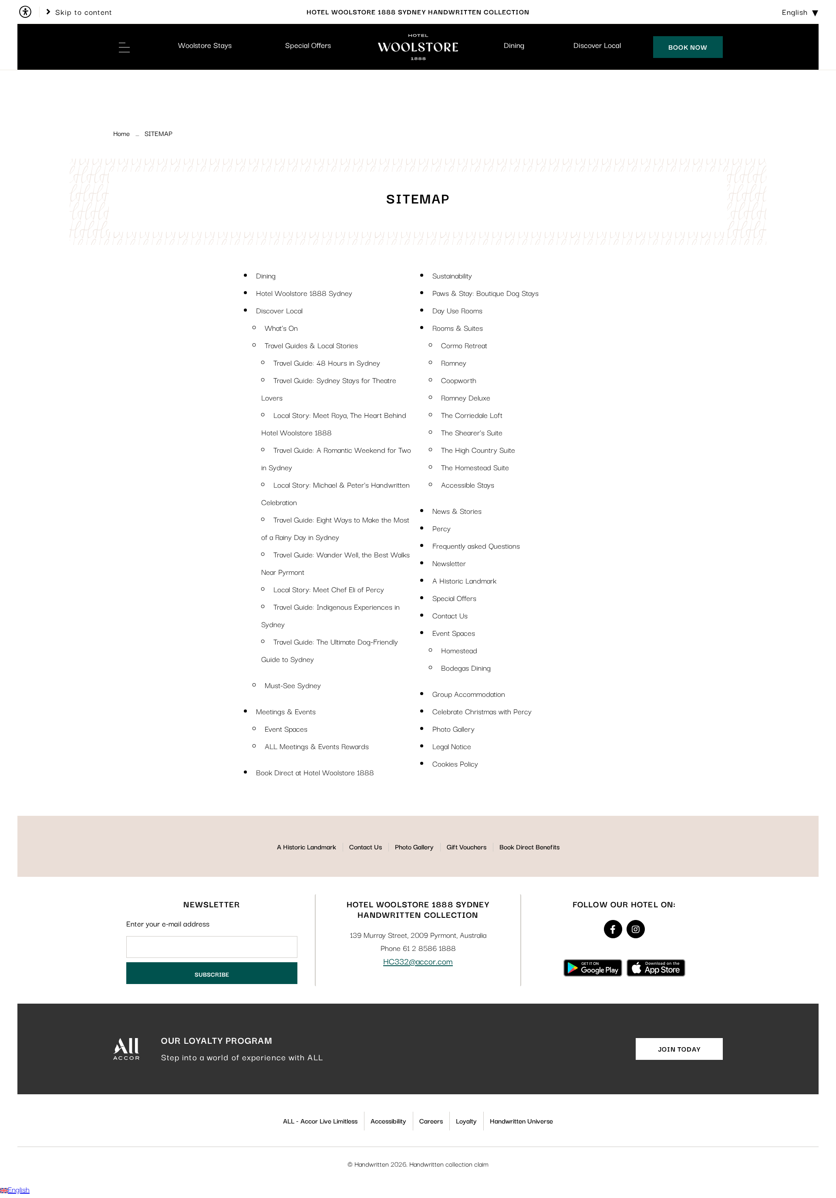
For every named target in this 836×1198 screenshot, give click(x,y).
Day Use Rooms (457, 310)
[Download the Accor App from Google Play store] (592, 967)
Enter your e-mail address (167, 923)
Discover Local (597, 45)
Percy (441, 528)
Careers (431, 1120)
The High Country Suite (478, 449)
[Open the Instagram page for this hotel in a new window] (636, 929)
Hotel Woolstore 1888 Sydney (304, 293)
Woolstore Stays (205, 45)
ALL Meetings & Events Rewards (317, 746)
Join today (679, 1048)
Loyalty (466, 1120)
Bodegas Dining (466, 667)
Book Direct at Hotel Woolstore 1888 (315, 772)
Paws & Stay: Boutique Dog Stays (485, 293)
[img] (418, 47)
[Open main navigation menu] (124, 47)
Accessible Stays (467, 484)
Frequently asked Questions (476, 545)
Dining (514, 45)
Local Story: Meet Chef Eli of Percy (328, 589)
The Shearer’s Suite (471, 432)
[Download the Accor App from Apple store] (656, 967)
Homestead (459, 650)
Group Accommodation (468, 693)
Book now (688, 46)
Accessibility (388, 1120)
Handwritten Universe (521, 1120)
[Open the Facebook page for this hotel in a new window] (613, 929)
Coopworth (458, 380)
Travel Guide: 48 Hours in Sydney (326, 362)
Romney (453, 362)
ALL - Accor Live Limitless (320, 1120)
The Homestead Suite (475, 467)
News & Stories (457, 510)
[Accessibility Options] (28, 12)
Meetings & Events (286, 711)
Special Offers (308, 45)
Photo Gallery (453, 728)
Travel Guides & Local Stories (311, 345)
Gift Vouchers (466, 846)
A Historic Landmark (464, 580)
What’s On (281, 327)
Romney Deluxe (465, 397)
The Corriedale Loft (471, 415)
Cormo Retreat (464, 345)
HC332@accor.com (418, 960)
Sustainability (452, 275)
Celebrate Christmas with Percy (482, 711)
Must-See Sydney (293, 685)
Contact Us (450, 615)
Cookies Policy (455, 763)
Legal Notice (451, 746)
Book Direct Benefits (529, 846)
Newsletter (449, 563)
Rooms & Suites (457, 327)
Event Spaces (286, 728)
